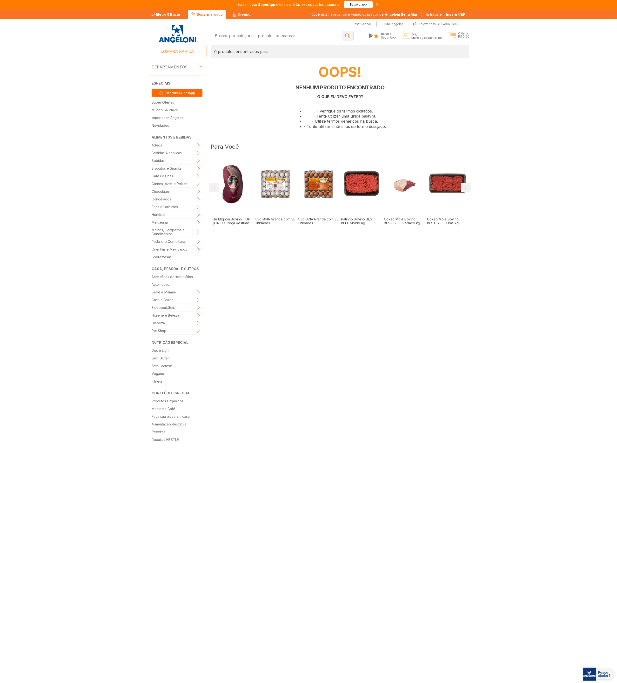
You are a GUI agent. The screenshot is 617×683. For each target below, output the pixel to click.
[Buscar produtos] (347, 36)
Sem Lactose (162, 366)
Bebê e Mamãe (164, 292)
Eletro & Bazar (168, 14)
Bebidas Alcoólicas (167, 153)
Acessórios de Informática (172, 277)
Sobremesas (162, 257)
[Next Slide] (466, 199)
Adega (157, 145)
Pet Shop (159, 331)
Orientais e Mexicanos (169, 249)
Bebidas (158, 161)
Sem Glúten (161, 358)
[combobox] (282, 36)
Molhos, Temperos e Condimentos (168, 232)
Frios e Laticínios (165, 207)
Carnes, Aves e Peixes (170, 184)
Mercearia (160, 222)
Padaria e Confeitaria (168, 241)
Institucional (301, 630)
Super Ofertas (163, 102)
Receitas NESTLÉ (165, 440)
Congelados (161, 199)
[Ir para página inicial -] (177, 34)
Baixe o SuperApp (388, 35)
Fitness (157, 381)
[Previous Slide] (214, 199)
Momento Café (163, 409)
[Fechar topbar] (377, 4)
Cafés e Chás (162, 176)
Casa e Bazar (162, 300)
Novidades (160, 125)
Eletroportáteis (163, 307)
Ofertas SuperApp (180, 93)
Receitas (158, 432)
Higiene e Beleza (165, 315)
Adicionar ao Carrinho (235, 252)
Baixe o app (358, 4)
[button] (445, 14)
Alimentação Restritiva (169, 424)
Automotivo (160, 284)
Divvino (244, 14)
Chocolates (161, 191)
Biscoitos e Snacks (166, 168)
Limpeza (158, 323)
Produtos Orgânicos (167, 401)
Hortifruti (158, 214)
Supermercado (210, 14)
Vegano (158, 373)
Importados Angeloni (168, 118)
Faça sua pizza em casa (171, 416)
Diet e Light (160, 350)
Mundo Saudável (165, 110)
